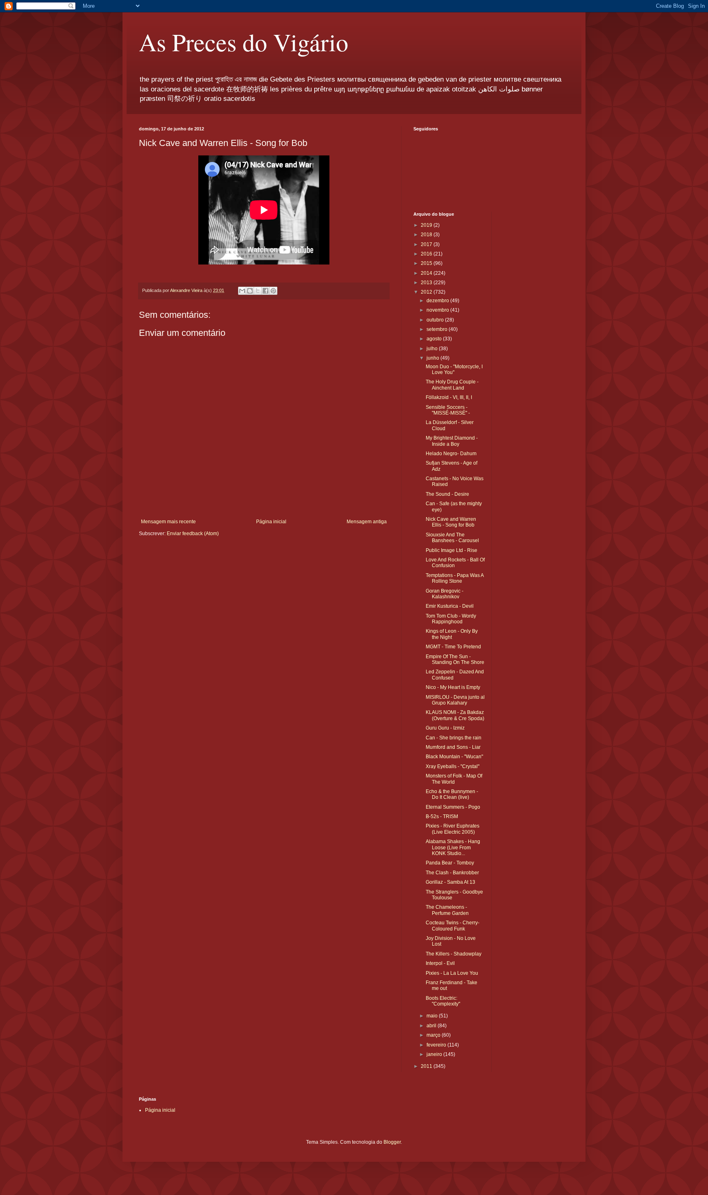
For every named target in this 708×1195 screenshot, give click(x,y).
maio (433, 1016)
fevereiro (437, 1045)
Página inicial (271, 522)
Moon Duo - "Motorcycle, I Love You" (454, 369)
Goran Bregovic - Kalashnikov (444, 594)
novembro (438, 310)
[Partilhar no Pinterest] (273, 291)
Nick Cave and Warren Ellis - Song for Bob (451, 522)
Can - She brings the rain (453, 738)
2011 (427, 1066)
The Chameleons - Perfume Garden (447, 910)
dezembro (438, 300)
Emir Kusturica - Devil (450, 606)
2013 (427, 282)
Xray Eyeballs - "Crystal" (452, 766)
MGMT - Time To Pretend (453, 647)
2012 (427, 292)
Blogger (392, 1142)
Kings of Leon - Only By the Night (452, 634)
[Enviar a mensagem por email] (242, 291)
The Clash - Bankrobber (452, 873)
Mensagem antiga (367, 522)
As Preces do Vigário (243, 41)
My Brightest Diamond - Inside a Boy (452, 441)
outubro (436, 320)
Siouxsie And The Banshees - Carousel (452, 537)
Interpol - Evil (440, 963)
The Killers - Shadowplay (453, 954)
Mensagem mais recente (168, 522)
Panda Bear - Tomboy (450, 863)
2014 (427, 273)
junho (433, 358)
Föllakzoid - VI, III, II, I (449, 397)
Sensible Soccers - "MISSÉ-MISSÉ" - (448, 410)
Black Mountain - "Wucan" (454, 756)
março (434, 1035)
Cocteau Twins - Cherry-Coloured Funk (452, 925)
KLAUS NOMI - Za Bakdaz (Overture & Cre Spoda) (455, 715)
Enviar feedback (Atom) (193, 533)
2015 (427, 263)
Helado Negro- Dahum (451, 453)
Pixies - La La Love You (452, 973)
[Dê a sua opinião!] (250, 291)
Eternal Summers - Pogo (453, 807)
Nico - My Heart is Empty (453, 687)
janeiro (435, 1054)
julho (433, 348)
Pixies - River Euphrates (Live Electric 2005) (452, 829)
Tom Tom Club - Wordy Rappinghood (451, 619)
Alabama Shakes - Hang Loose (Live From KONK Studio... (453, 847)
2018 (427, 234)
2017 (427, 244)
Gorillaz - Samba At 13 (450, 882)
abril (432, 1026)
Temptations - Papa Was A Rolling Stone (454, 578)
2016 (427, 254)
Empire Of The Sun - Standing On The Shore (455, 659)
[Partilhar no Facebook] (265, 291)
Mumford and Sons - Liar (453, 747)
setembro (438, 329)
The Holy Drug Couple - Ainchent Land (452, 384)
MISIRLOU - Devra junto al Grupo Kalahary (455, 700)
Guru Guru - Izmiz (445, 728)
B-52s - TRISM (442, 816)
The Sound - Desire (447, 494)
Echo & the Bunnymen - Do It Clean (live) (452, 794)
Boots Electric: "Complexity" (443, 1001)
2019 (427, 225)
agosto (435, 339)
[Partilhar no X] (258, 291)
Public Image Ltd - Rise (451, 550)
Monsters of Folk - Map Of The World (454, 779)
